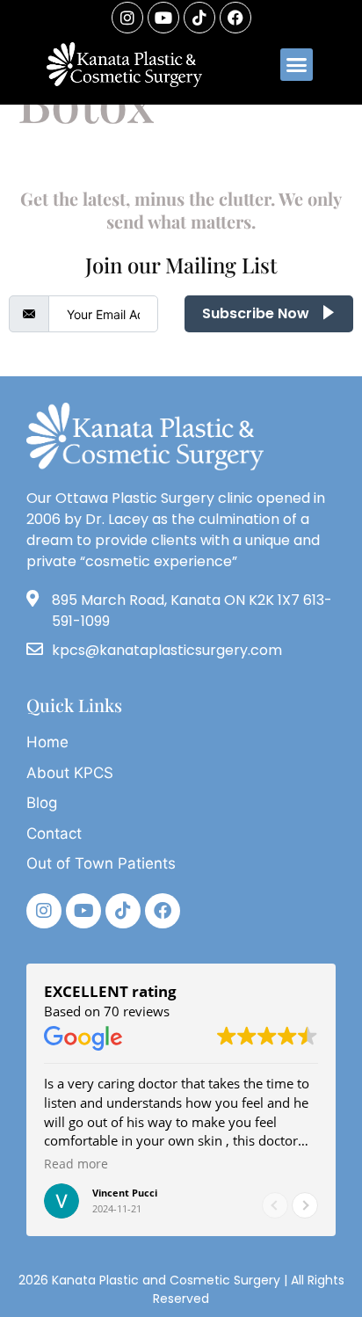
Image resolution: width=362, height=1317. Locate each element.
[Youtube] (163, 17)
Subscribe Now (257, 313)
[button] (297, 65)
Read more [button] (76, 1164)
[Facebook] (235, 17)
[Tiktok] (123, 910)
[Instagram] (127, 17)
